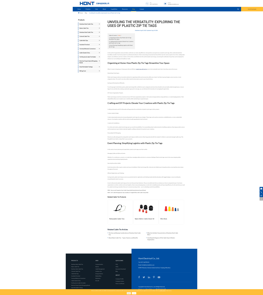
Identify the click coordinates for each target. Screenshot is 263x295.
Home (79, 9)
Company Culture (120, 281)
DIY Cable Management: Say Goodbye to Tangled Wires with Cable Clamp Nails (129, 192)
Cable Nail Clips (83, 40)
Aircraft (97, 280)
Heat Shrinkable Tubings (86, 67)
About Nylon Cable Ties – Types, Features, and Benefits (123, 238)
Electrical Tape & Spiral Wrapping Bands (88, 61)
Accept (134, 293)
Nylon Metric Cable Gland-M (144, 219)
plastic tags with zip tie (141, 69)
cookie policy (162, 290)
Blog (133, 9)
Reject (128, 293)
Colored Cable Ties (84, 36)
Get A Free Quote (252, 9)
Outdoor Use (98, 271)
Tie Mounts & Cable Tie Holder (87, 57)
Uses (96, 9)
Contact (142, 9)
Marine (97, 266)
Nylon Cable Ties (83, 28)
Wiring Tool (82, 71)
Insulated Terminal (84, 44)
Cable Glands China (84, 52)
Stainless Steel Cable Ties (86, 24)
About (104, 9)
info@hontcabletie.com (148, 265)
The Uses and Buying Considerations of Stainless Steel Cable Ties (125, 233)
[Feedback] (261, 195)
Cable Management (100, 269)
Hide (119, 35)
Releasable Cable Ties (116, 219)
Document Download (121, 269)
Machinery (97, 278)
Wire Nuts (163, 219)
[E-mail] (261, 188)
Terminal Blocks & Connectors (87, 48)
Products (88, 9)
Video (117, 266)
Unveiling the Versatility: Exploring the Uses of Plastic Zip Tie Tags (104, 13)
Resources (125, 9)
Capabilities (114, 9)
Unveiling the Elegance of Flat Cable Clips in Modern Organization (161, 238)
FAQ (117, 264)
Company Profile (119, 278)
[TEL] (261, 192)
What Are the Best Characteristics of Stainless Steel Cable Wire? (162, 233)
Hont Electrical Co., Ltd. (148, 258)
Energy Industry (99, 273)
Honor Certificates (120, 283)
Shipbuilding (98, 276)
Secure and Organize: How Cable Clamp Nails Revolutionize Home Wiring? (128, 190)
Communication (99, 264)
